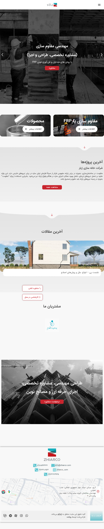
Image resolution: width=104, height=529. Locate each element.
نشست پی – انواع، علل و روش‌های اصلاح (80, 272)
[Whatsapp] (26, 515)
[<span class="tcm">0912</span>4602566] (36, 470)
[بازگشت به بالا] (100, 515)
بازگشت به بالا (96, 516)
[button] (99, 5)
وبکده (69, 517)
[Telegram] (10, 515)
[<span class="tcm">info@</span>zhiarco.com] (53, 465)
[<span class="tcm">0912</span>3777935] (45, 474)
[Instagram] (21, 515)
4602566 (44, 469)
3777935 (53, 474)
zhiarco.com (63, 465)
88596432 (42, 465)
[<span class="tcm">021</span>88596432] (35, 465)
